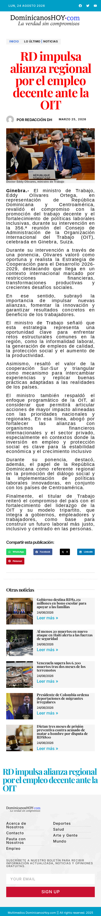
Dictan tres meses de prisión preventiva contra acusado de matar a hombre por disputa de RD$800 (62, 732)
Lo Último (32, 41)
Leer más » (47, 617)
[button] (93, 21)
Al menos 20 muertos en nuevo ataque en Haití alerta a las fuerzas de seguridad (64, 635)
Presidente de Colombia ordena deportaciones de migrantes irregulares (63, 698)
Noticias (50, 41)
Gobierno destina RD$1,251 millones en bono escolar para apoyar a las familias (61, 603)
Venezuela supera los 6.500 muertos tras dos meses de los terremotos (61, 666)
